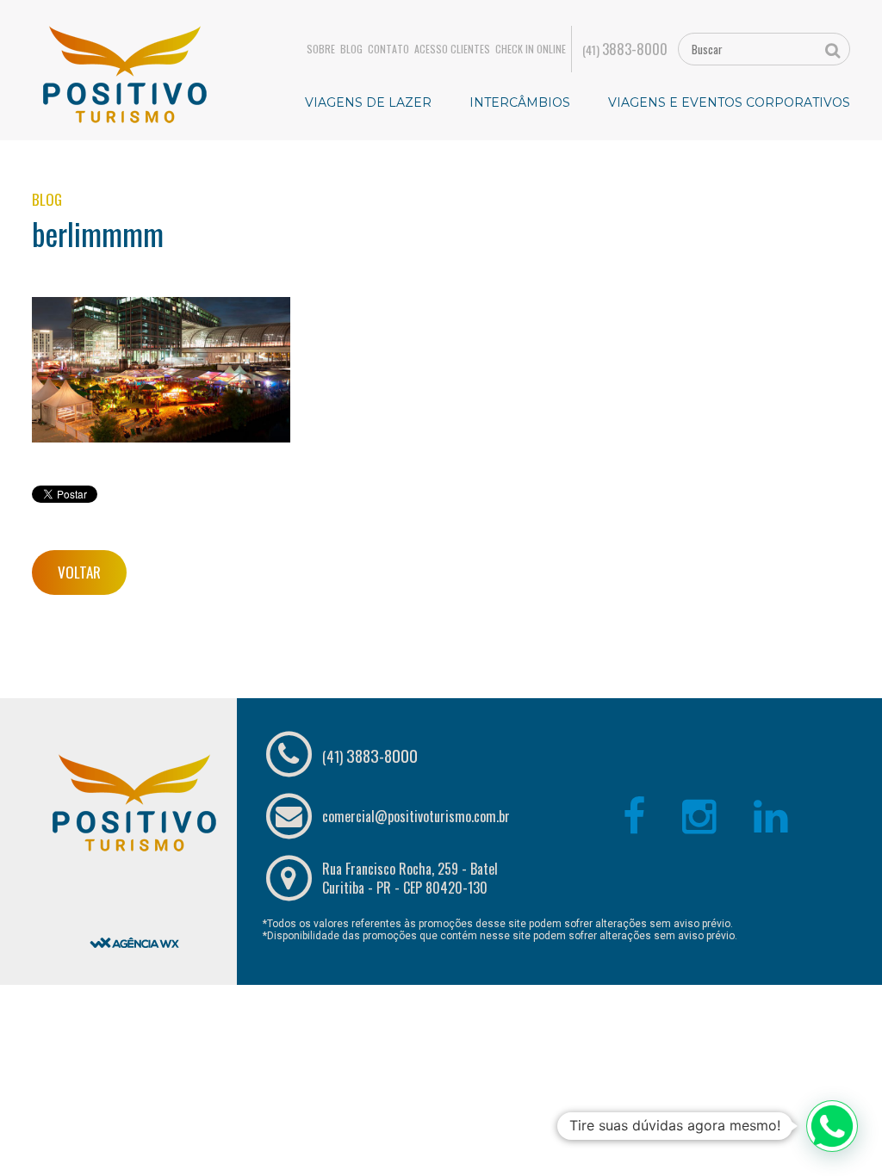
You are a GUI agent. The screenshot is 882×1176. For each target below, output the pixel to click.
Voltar (79, 572)
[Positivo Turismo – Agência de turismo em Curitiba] (125, 73)
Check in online (530, 49)
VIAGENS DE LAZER (368, 102)
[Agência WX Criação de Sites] (134, 899)
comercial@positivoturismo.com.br (416, 816)
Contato (388, 49)
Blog (351, 49)
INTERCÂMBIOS (519, 102)
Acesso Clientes (452, 49)
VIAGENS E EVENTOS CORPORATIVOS (729, 102)
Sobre (321, 49)
